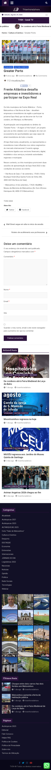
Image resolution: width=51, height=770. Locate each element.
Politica (5, 577)
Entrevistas (6, 550)
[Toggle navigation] (12, 3)
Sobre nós (6, 749)
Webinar (5, 589)
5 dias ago (10, 496)
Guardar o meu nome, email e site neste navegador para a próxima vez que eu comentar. (24, 329)
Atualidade (8, 67)
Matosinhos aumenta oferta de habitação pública (26, 696)
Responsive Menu (46, 15)
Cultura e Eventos (21, 67)
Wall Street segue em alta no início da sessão (24, 224)
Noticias (32, 486)
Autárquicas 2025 (9, 523)
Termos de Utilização (10, 753)
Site (5, 313)
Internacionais (7, 554)
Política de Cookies (9, 742)
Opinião (5, 573)
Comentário (9, 257)
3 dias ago (10, 461)
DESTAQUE (33, 375)
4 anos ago (10, 76)
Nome (7, 290)
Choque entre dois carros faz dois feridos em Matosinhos (27, 685)
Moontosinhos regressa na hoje (20, 419)
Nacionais (6, 566)
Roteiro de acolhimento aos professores (28, 232)
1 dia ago (9, 387)
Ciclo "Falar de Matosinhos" (13, 531)
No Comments (41, 76)
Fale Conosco (7, 734)
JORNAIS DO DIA (8, 558)
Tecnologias (7, 585)
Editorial (5, 730)
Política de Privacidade (11, 745)
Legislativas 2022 (9, 562)
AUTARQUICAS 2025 (10, 527)
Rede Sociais (7, 581)
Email (6, 301)
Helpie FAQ (6, 738)
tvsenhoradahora (25, 76)
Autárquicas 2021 (9, 519)
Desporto (5, 539)
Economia (6, 546)
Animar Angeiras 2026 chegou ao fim (22, 492)
